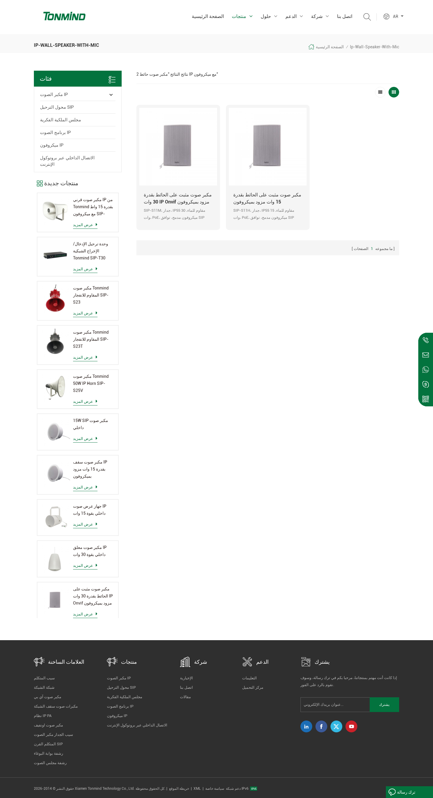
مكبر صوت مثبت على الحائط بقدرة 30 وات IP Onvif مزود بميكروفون (93, 596)
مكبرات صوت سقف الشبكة (56, 706)
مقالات (185, 697)
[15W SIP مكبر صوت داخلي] (55, 432)
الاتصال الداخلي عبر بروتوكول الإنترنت (67, 161)
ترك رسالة (406, 792)
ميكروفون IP (52, 145)
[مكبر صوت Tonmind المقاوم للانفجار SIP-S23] (55, 299)
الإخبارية (186, 678)
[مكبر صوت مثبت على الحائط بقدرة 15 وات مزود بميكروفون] (268, 147)
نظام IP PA (43, 715)
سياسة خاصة (214, 789)
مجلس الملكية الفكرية (60, 119)
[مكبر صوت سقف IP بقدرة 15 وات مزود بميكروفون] (55, 473)
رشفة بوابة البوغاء (48, 753)
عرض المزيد (83, 225)
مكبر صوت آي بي (47, 697)
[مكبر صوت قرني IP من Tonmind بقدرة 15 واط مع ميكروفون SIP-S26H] (55, 211)
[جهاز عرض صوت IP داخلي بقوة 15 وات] (55, 517)
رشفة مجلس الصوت (50, 763)
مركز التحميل (252, 687)
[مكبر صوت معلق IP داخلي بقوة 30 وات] (55, 559)
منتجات (239, 16)
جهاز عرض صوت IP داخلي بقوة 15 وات (89, 510)
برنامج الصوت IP (55, 132)
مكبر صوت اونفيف (48, 725)
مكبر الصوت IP (54, 94)
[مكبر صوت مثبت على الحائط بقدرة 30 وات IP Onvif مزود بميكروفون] (55, 600)
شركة (317, 16)
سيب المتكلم (44, 678)
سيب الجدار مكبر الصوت (53, 734)
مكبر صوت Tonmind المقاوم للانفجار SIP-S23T (91, 339)
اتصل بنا (344, 16)
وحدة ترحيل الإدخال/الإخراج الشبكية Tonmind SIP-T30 (90, 250)
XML (197, 789)
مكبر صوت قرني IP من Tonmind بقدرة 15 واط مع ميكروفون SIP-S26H (93, 207)
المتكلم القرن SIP (48, 744)
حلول (266, 16)
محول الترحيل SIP (57, 107)
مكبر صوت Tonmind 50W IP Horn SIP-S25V (91, 383)
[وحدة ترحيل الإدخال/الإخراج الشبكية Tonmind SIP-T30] (55, 255)
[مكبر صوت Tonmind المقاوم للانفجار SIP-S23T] (55, 343)
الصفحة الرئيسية (208, 16)
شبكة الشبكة (44, 687)
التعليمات (249, 678)
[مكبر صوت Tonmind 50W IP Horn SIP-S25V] (55, 388)
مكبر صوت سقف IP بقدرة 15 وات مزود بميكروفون (90, 469)
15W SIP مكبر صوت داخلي (90, 424)
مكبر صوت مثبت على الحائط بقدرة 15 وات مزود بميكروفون (267, 198)
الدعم (291, 16)
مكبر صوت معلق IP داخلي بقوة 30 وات (90, 551)
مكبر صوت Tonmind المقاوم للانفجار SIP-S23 (91, 295)
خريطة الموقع (179, 789)
